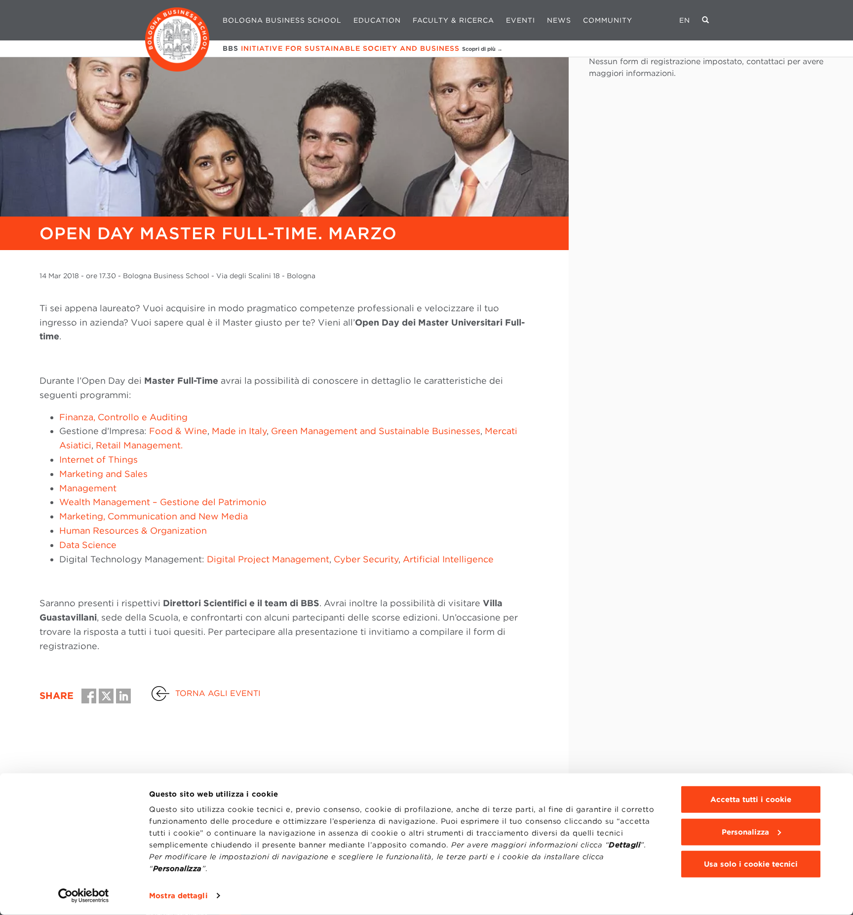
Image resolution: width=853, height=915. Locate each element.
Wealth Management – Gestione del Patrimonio (163, 502)
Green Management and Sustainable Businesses (375, 431)
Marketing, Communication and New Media (153, 516)
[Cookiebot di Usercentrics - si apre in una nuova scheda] (83, 895)
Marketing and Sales (103, 474)
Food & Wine (178, 431)
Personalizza (745, 831)
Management (87, 488)
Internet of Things (98, 459)
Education (377, 20)
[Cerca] (705, 20)
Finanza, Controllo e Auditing (123, 417)
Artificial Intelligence (448, 559)
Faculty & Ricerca (453, 20)
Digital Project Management (268, 559)
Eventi (520, 20)
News (559, 20)
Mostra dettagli (178, 895)
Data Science (87, 545)
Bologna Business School (282, 20)
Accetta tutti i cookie (750, 799)
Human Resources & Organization (133, 530)
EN (684, 20)
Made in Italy (239, 431)
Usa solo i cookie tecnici (751, 864)
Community (607, 20)
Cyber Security (366, 559)
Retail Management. (138, 445)
